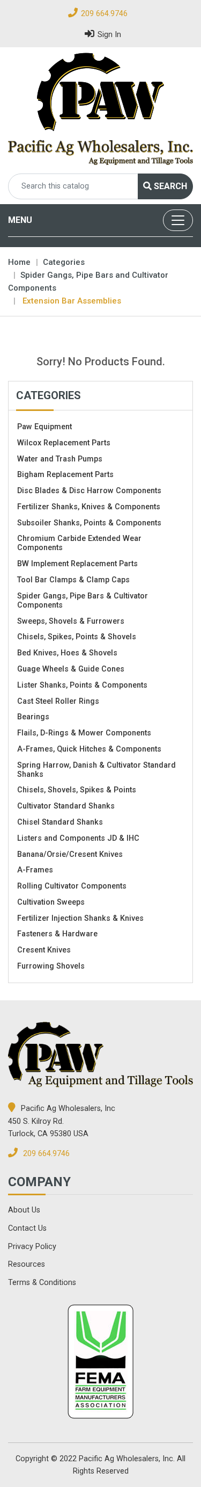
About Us (24, 1210)
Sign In (109, 34)
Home (19, 262)
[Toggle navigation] (178, 220)
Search (169, 186)
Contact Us (27, 1228)
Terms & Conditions (42, 1282)
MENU (20, 220)
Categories (64, 262)
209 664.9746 (104, 13)
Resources (26, 1264)
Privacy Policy (32, 1246)
